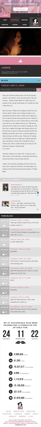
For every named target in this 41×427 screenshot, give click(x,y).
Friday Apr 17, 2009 (12, 85)
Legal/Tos (11, 420)
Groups (25, 20)
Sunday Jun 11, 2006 (20, 297)
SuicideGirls (35, 20)
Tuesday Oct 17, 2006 (20, 278)
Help (35, 414)
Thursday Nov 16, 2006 (21, 268)
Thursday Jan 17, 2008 (21, 230)
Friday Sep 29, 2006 (20, 287)
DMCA (15, 420)
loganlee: (16, 201)
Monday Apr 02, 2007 (20, 249)
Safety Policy (28, 420)
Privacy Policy (21, 420)
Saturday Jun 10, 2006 (21, 307)
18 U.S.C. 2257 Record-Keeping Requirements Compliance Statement (20, 421)
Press (22, 416)
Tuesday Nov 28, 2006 (21, 259)
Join (5, 20)
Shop (25, 24)
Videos (15, 24)
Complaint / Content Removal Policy (11, 423)
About (13, 416)
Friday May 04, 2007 (20, 239)
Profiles (15, 20)
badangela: (16, 185)
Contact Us (23, 423)
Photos (5, 24)
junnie (6, 67)
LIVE (30, 416)
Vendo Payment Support (32, 423)
